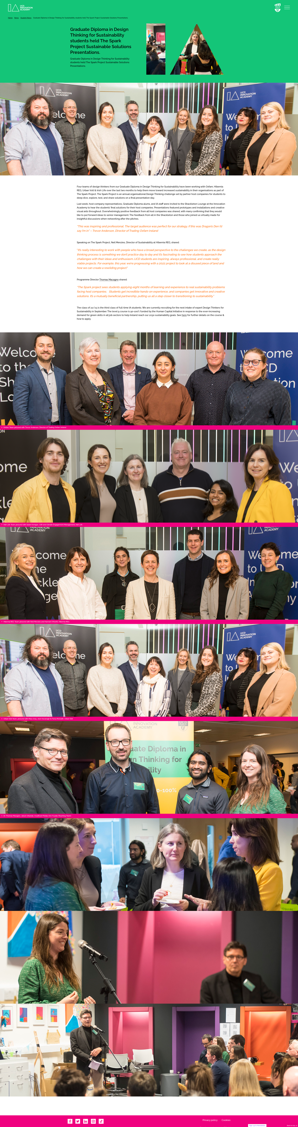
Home (10, 18)
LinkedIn (85, 1121)
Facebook (70, 1121)
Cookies (226, 1120)
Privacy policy (210, 1120)
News (16, 18)
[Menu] (287, 7)
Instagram (93, 1121)
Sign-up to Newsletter (257, 1125)
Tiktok (101, 1121)
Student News (25, 18)
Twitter (77, 1121)
